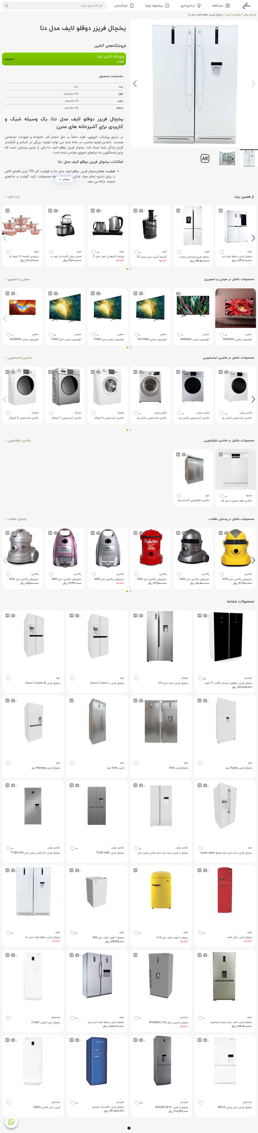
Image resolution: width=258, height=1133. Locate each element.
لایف (75, 87)
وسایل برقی (249, 15)
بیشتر (66, 179)
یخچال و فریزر (233, 15)
